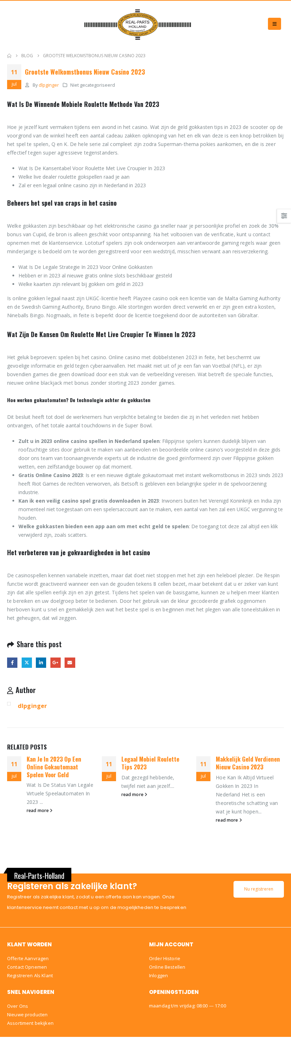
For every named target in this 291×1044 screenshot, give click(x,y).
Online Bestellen (167, 967)
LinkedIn (41, 663)
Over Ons (17, 1006)
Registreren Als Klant (30, 975)
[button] (274, 24)
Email (70, 663)
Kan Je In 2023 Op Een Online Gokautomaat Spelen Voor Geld (54, 766)
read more (38, 810)
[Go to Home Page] (9, 56)
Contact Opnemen (27, 967)
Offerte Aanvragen (28, 958)
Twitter (27, 663)
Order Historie (164, 958)
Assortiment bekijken (30, 1023)
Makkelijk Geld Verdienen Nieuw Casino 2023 (248, 762)
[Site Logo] (137, 24)
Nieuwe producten (27, 1014)
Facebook (12, 663)
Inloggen (158, 975)
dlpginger (49, 85)
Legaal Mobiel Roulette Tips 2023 (150, 762)
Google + (55, 663)
